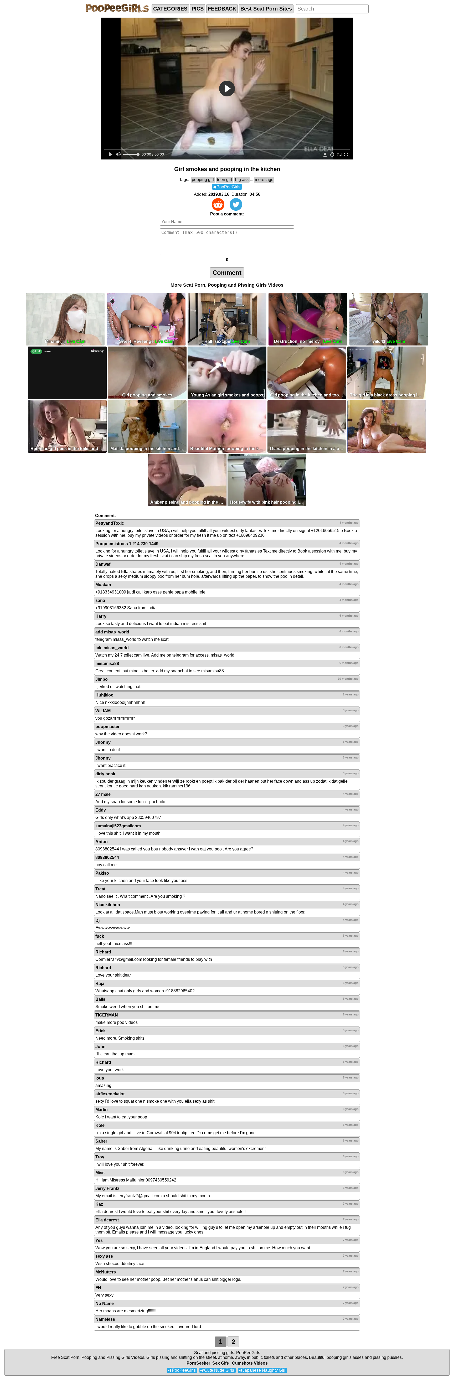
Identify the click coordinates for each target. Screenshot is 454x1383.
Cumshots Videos (250, 1363)
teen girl (224, 179)
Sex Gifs (220, 1363)
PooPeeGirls (248, 1352)
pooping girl (203, 179)
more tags (264, 179)
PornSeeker (198, 1363)
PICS (198, 9)
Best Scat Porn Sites (266, 9)
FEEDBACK (222, 9)
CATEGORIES (170, 9)
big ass (242, 179)
